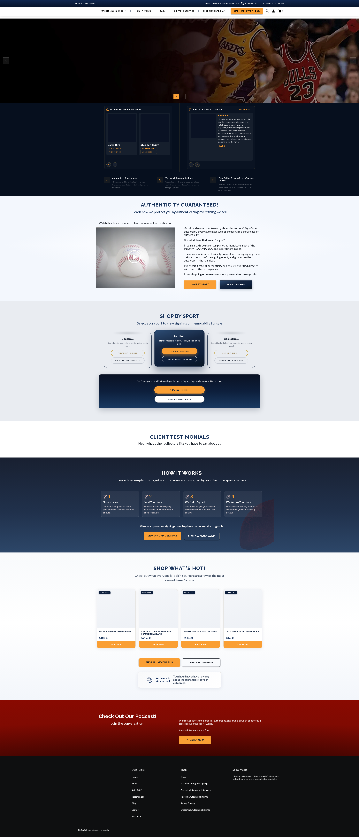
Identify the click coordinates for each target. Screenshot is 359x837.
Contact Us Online (273, 3)
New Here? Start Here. (144, 74)
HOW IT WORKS (236, 284)
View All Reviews (246, 109)
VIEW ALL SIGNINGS (179, 390)
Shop (183, 777)
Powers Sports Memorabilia (97, 830)
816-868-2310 (251, 3)
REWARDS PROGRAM (85, 3)
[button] (113, 11)
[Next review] (197, 164)
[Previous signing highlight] (108, 164)
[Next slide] (353, 60)
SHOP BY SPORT (200, 284)
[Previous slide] (6, 60)
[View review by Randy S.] (203, 126)
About (135, 783)
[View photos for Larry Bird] (122, 128)
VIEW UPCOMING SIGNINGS (162, 535)
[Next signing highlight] (115, 164)
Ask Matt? (137, 790)
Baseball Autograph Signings (195, 783)
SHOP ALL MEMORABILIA (179, 399)
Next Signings (115, 74)
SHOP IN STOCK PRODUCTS (127, 360)
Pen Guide (136, 816)
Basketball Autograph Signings (196, 790)
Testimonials (138, 796)
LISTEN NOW (196, 740)
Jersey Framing (188, 803)
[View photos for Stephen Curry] (155, 128)
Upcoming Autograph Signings (195, 809)
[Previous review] (191, 164)
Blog (134, 803)
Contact (135, 809)
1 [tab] (176, 96)
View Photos (116, 152)
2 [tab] (182, 96)
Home (135, 777)
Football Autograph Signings (194, 796)
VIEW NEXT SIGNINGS (127, 353)
